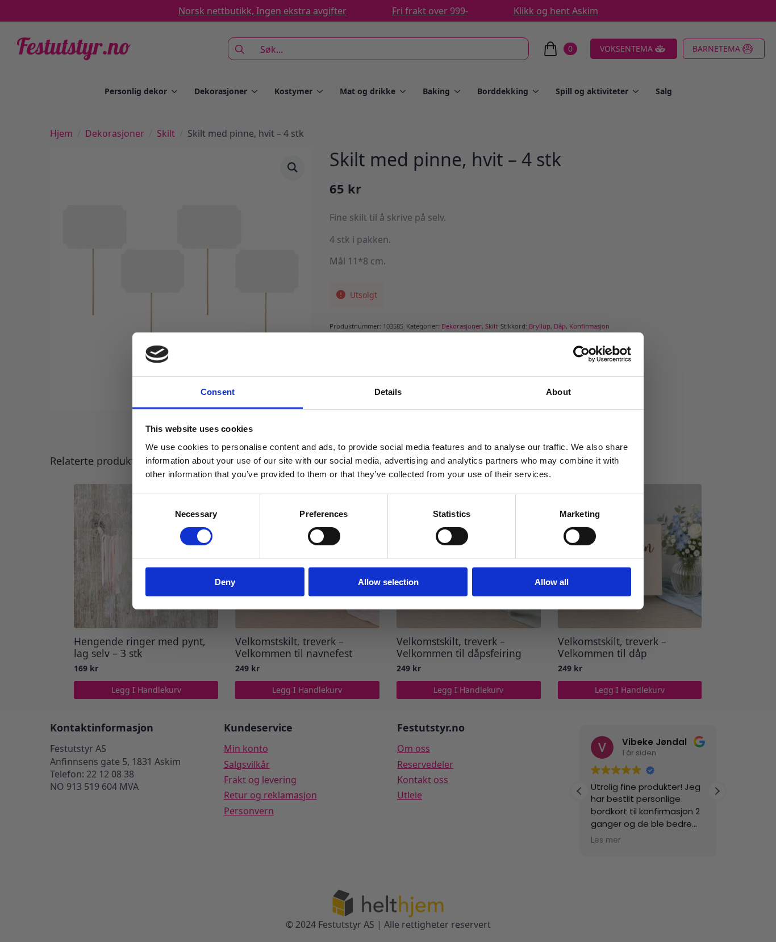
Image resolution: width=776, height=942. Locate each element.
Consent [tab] (218, 392)
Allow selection (388, 581)
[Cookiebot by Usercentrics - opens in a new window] (581, 354)
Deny (225, 581)
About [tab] (558, 392)
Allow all (552, 581)
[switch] (324, 536)
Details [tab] (388, 392)
